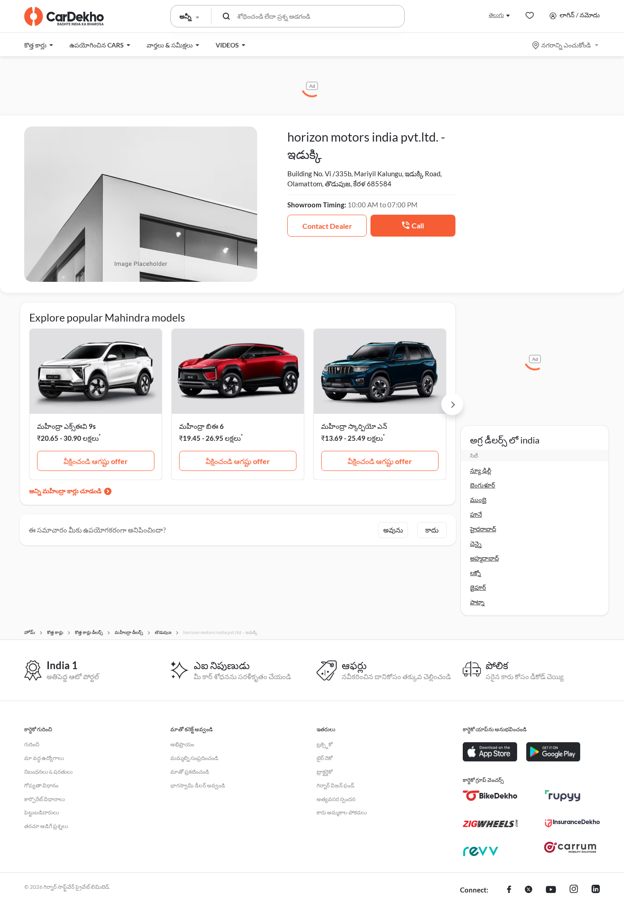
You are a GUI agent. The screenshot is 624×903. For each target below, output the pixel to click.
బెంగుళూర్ (482, 485)
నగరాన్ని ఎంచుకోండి (566, 45)
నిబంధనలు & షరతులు (48, 771)
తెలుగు (496, 14)
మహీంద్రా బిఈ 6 (201, 426)
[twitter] (528, 890)
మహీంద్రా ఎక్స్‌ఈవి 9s (66, 426)
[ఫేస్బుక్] (509, 890)
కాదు (432, 530)
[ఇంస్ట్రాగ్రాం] (574, 890)
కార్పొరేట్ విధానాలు (44, 799)
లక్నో (475, 572)
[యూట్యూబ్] (551, 890)
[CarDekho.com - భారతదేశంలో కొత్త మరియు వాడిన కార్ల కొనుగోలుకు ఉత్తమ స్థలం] (64, 16)
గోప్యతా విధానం (41, 785)
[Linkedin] (596, 890)
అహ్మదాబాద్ (484, 558)
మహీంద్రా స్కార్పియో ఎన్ (354, 426)
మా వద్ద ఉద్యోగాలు (44, 758)
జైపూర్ (478, 587)
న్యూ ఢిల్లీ (481, 470)
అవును (393, 530)
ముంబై (478, 499)
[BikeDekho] (490, 795)
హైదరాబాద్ (483, 529)
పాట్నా (477, 602)
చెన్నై (475, 543)
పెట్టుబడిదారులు (41, 812)
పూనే (476, 514)
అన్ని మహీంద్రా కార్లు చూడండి (65, 491)
